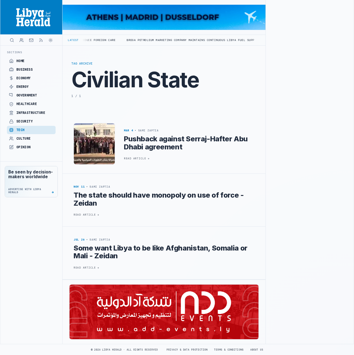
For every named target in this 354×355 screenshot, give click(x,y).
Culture (23, 139)
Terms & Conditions (228, 349)
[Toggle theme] (50, 40)
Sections (14, 52)
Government (26, 95)
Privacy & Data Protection (186, 349)
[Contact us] (31, 40)
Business (24, 69)
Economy (23, 78)
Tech (20, 130)
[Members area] (21, 40)
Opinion (23, 147)
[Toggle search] (12, 40)
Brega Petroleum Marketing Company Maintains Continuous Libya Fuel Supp (177, 40)
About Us (256, 349)
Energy (22, 87)
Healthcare (26, 104)
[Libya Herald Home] (31, 17)
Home (20, 61)
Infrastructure (30, 113)
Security (24, 121)
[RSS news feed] (41, 40)
